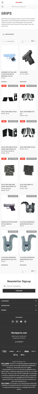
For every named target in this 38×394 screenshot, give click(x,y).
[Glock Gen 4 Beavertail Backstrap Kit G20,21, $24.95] (28, 243)
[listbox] (13, 41)
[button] (19, 34)
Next (32, 41)
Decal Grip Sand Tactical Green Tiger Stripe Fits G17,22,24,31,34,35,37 (9, 149)
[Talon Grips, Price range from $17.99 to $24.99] (28, 58)
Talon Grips (23, 72)
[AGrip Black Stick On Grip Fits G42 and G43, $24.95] (10, 207)
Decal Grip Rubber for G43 (27, 113)
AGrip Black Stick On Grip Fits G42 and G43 (9, 223)
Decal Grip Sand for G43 (9, 112)
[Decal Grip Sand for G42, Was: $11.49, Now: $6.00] (28, 133)
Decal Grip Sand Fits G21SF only (26, 185)
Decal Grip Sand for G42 (27, 147)
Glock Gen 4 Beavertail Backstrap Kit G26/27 (27, 223)
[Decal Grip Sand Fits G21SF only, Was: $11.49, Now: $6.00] (28, 170)
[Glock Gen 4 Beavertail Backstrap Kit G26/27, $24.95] (28, 207)
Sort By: (4, 41)
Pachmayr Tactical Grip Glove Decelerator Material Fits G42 (8, 74)
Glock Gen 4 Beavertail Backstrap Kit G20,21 (27, 258)
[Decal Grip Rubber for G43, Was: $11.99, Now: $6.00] (28, 97)
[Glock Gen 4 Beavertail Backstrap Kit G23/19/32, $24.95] (10, 243)
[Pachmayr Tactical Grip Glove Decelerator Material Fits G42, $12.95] (10, 58)
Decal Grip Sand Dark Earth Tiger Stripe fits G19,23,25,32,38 (8, 186)
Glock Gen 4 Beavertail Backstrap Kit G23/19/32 (8, 258)
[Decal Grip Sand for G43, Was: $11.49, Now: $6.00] (10, 97)
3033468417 (19, 342)
